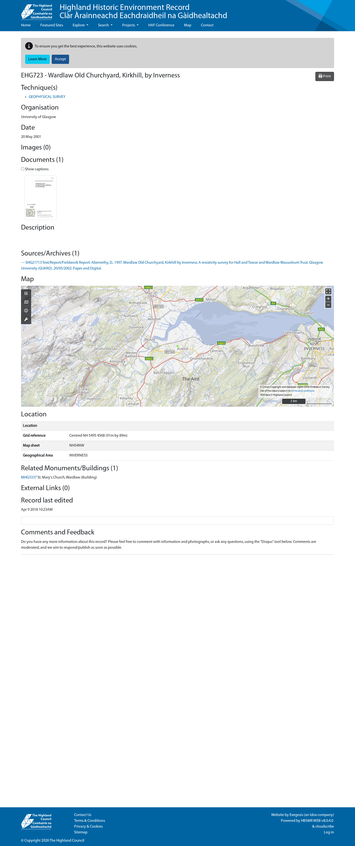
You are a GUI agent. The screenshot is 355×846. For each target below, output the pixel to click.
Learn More (37, 59)
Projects (129, 25)
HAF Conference (161, 25)
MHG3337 (29, 477)
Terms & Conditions (89, 821)
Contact (207, 25)
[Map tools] (26, 319)
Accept (60, 59)
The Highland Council (67, 841)
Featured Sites (51, 25)
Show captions (36, 169)
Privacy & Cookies (88, 827)
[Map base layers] (26, 302)
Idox (313, 815)
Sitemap (80, 832)
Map (187, 25)
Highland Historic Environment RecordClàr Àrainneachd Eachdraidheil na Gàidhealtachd (143, 12)
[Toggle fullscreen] (328, 291)
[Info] (26, 311)
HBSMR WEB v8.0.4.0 (317, 821)
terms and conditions (302, 391)
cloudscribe (324, 827)
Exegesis (296, 815)
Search (104, 25)
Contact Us (82, 815)
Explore (79, 25)
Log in (329, 832)
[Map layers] (26, 294)
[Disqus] (177, 619)
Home (26, 25)
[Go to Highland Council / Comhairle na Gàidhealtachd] (36, 10)
